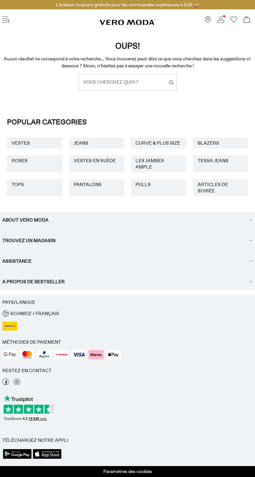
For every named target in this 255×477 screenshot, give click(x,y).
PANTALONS (88, 184)
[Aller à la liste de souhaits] (233, 21)
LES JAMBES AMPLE (149, 164)
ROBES (20, 160)
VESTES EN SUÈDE (95, 160)
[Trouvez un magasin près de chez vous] (208, 21)
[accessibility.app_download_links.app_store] (47, 458)
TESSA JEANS (213, 160)
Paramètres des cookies (127, 471)
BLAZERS (208, 143)
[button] (127, 313)
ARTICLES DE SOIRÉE (213, 187)
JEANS (81, 143)
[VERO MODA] (127, 23)
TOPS (18, 184)
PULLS (143, 184)
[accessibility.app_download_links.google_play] (17, 458)
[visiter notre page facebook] (5, 383)
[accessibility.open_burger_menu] (6, 20)
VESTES (21, 143)
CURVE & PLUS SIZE (157, 143)
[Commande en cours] (246, 20)
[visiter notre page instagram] (17, 383)
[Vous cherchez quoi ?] (171, 82)
